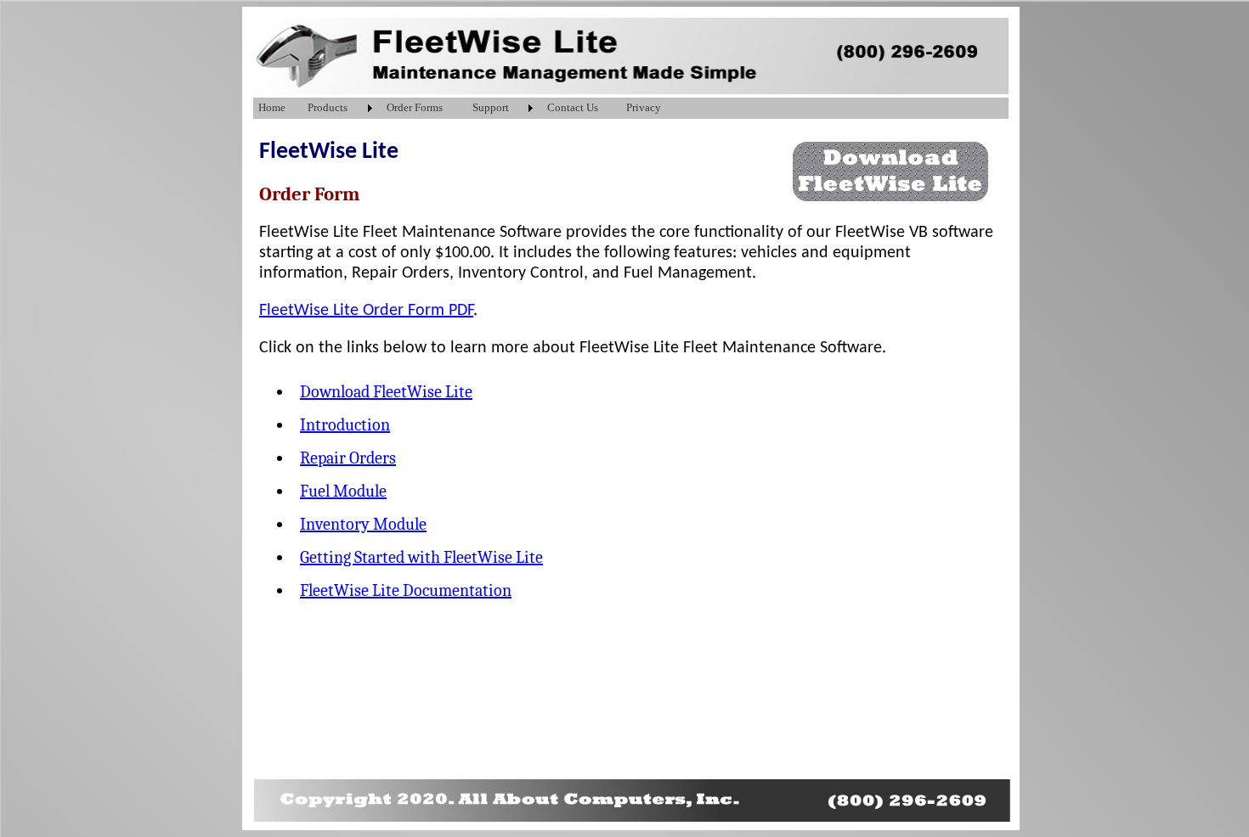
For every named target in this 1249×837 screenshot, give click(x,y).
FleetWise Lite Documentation (405, 590)
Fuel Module (343, 491)
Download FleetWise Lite (386, 392)
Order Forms (415, 107)
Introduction (345, 425)
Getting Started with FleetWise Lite (421, 557)
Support (490, 107)
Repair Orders (348, 458)
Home (271, 107)
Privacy (643, 107)
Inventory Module (363, 524)
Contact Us (572, 107)
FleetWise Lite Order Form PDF (366, 310)
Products (328, 107)
